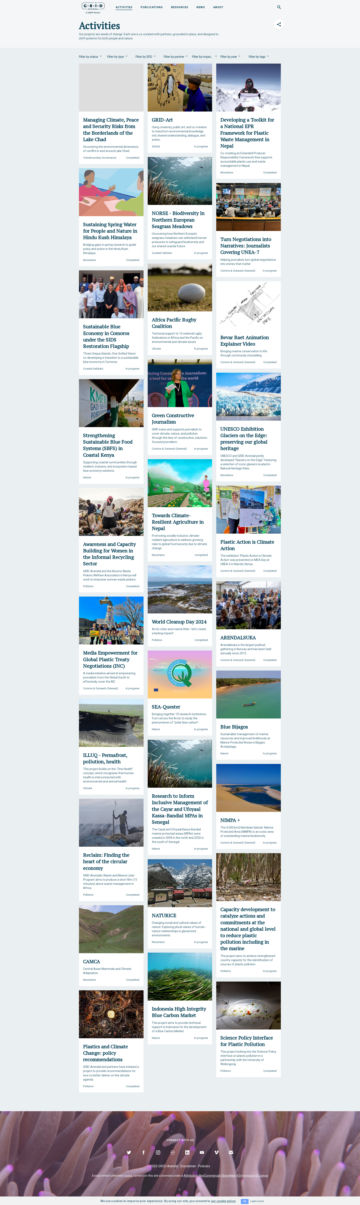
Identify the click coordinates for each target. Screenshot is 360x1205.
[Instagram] (158, 1157)
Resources (179, 7)
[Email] (231, 1157)
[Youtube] (202, 1157)
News (200, 7)
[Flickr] (172, 1157)
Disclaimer (188, 1166)
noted (128, 1175)
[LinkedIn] (187, 1157)
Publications (152, 7)
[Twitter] (129, 1157)
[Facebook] (143, 1157)
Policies (204, 1166)
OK (244, 1201)
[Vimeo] (216, 1157)
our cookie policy (223, 1201)
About (218, 7)
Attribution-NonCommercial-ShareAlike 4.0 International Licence (226, 1175)
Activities (124, 7)
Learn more (257, 1201)
